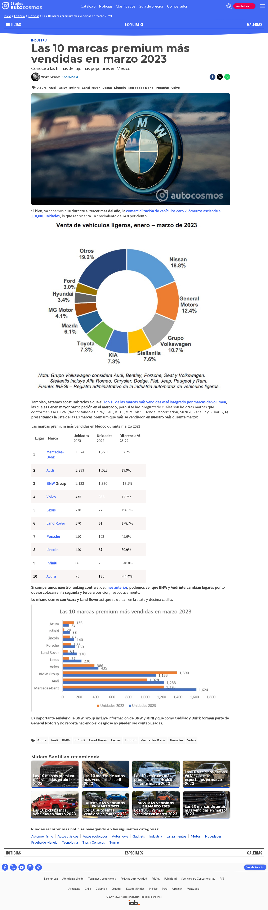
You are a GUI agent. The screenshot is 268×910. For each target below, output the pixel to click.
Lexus (107, 88)
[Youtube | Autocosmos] (21, 867)
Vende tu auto (244, 6)
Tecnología (70, 842)
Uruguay (177, 888)
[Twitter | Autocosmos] (13, 867)
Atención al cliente (73, 878)
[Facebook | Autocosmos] (5, 867)
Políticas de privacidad (134, 878)
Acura (41, 88)
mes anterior (116, 587)
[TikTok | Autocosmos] (38, 867)
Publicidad (170, 878)
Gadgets (139, 836)
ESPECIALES (134, 24)
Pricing (156, 878)
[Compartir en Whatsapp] (227, 77)
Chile (88, 888)
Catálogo (88, 6)
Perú (165, 888)
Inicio (7, 16)
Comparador (177, 6)
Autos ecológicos (95, 836)
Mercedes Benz (140, 88)
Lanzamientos (176, 836)
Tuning (114, 842)
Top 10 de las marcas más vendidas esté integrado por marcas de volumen (164, 401)
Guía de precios (151, 6)
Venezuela (193, 888)
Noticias (105, 6)
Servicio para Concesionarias (198, 878)
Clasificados (125, 6)
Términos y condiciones (102, 878)
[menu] (262, 6)
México (153, 888)
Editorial (19, 16)
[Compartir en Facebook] (212, 77)
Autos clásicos (68, 836)
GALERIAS (254, 24)
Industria (39, 40)
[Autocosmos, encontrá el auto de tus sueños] (22, 6)
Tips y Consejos (93, 842)
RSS (222, 878)
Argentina (74, 888)
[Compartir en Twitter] (220, 77)
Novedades (213, 836)
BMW (63, 88)
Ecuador (116, 888)
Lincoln (120, 88)
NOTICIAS (13, 24)
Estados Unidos (135, 888)
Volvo (175, 88)
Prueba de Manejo (44, 842)
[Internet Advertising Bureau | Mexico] (134, 903)
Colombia (101, 888)
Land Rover (91, 88)
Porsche (162, 88)
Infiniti (74, 88)
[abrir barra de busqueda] (229, 6)
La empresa (51, 878)
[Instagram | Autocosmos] (30, 867)
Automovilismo (42, 836)
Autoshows (120, 836)
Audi (52, 88)
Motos (196, 836)
